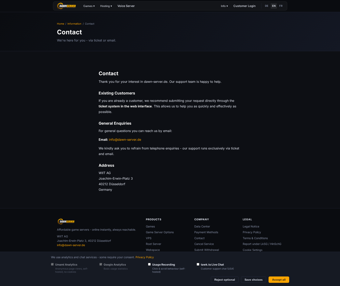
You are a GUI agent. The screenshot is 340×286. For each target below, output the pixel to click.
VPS (148, 238)
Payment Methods (206, 232)
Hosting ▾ (106, 6)
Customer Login (244, 6)
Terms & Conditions (255, 238)
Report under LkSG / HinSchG (262, 244)
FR (280, 5)
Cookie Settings (252, 249)
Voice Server (126, 6)
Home (60, 23)
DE (266, 5)
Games (150, 226)
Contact (199, 238)
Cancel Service (204, 244)
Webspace (153, 249)
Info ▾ (224, 6)
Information (74, 23)
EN (274, 5)
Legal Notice (251, 226)
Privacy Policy (252, 232)
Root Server (153, 244)
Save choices (254, 279)
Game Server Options (160, 232)
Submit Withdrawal (206, 249)
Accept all (279, 279)
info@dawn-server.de (125, 140)
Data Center (202, 226)
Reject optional (224, 279)
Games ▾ (89, 6)
